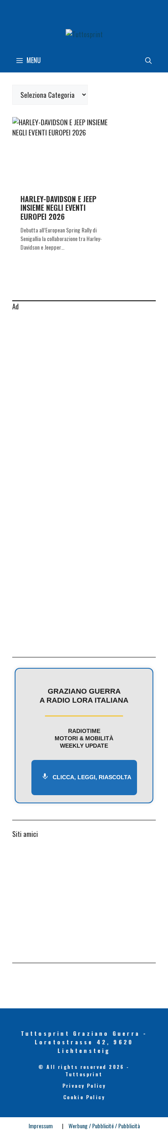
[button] (148, 60)
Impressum (41, 1125)
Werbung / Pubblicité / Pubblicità (104, 1125)
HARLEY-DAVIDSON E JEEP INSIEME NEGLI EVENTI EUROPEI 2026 (58, 208)
